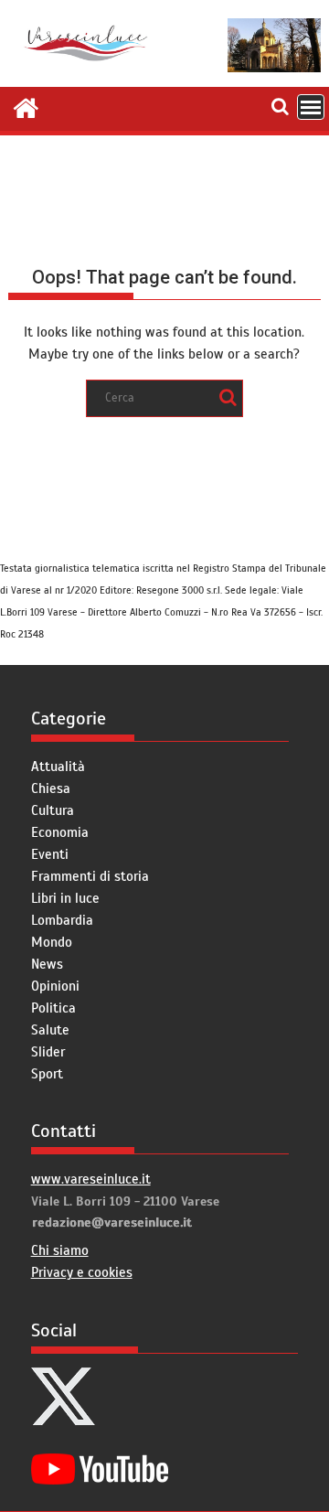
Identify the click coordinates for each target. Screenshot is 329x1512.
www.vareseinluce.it (91, 1179)
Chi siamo (60, 1250)
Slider (48, 1052)
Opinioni (55, 986)
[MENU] (310, 107)
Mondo (51, 942)
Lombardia (62, 920)
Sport (47, 1074)
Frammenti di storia (90, 876)
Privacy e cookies (82, 1272)
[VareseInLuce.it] (26, 106)
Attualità (58, 766)
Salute (50, 1030)
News (47, 964)
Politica (53, 1008)
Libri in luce (65, 898)
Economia (60, 832)
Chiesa (50, 788)
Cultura (52, 810)
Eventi (50, 854)
